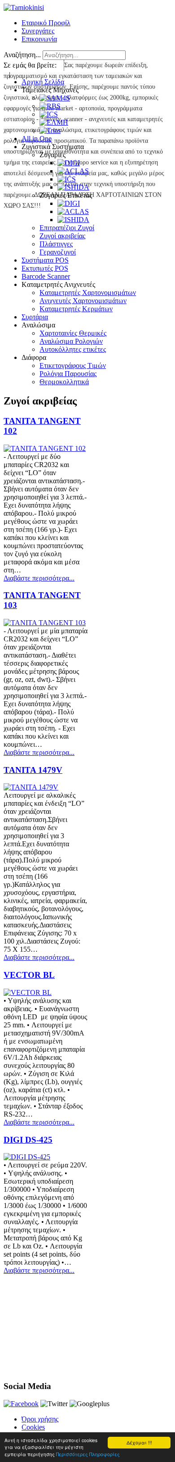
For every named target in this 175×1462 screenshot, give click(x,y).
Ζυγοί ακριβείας (62, 236)
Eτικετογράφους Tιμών (72, 365)
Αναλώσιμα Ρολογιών (71, 341)
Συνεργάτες (38, 31)
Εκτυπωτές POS (45, 268)
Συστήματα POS (45, 260)
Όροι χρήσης (40, 1419)
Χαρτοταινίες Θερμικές (72, 333)
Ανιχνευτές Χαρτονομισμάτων (83, 300)
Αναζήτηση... (22, 55)
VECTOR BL (29, 975)
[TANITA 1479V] (31, 787)
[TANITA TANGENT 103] (45, 623)
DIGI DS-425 (28, 1139)
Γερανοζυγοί (57, 252)
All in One (37, 138)
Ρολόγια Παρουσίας (67, 373)
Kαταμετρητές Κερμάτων (76, 309)
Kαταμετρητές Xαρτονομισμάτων (87, 292)
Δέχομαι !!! (139, 1442)
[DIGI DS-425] (27, 1157)
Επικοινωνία (39, 39)
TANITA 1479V (33, 770)
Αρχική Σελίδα (43, 82)
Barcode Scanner (46, 276)
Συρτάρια (35, 317)
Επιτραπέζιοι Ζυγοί (66, 228)
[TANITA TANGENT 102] (45, 448)
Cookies (33, 1427)
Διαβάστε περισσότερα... (39, 578)
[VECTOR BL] (28, 992)
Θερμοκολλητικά (64, 382)
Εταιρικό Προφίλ (46, 23)
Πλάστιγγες (56, 244)
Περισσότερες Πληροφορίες (88, 1454)
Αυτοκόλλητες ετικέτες (72, 349)
